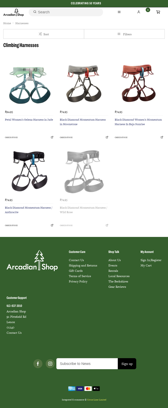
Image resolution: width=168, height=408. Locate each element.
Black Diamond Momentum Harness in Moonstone (83, 122)
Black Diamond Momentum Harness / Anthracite (28, 210)
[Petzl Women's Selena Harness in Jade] (29, 83)
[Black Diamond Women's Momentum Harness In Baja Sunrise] (139, 83)
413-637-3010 (14, 306)
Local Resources (118, 276)
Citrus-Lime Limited (96, 399)
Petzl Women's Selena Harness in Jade (29, 120)
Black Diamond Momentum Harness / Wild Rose (83, 210)
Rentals (113, 271)
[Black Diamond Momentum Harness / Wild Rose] (84, 171)
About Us (114, 260)
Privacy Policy (78, 281)
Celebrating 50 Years (86, 3)
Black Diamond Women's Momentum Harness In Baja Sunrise (138, 122)
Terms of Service (80, 276)
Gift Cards (76, 271)
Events (112, 265)
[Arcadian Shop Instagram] (50, 363)
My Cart (146, 265)
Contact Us (76, 260)
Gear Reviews (117, 287)
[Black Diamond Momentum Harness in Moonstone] (84, 83)
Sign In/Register (151, 260)
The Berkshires (118, 281)
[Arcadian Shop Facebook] (37, 363)
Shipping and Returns (83, 265)
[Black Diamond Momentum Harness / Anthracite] (29, 171)
